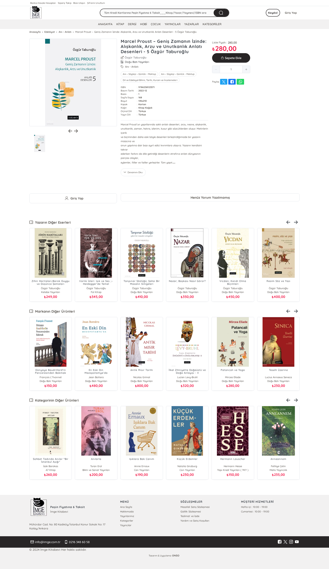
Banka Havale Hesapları (43, 3)
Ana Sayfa (126, 506)
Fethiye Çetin (278, 466)
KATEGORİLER (212, 24)
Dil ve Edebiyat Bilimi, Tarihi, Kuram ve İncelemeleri (150, 80)
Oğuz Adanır (187, 377)
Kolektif (232, 377)
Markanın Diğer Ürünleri (54, 311)
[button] (216, 69)
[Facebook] (280, 542)
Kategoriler (126, 520)
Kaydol (273, 12)
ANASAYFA (105, 24)
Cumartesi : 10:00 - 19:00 (255, 511)
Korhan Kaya (141, 377)
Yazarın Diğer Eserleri (52, 222)
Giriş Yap (291, 12)
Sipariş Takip (64, 3)
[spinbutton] (231, 69)
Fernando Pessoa (50, 377)
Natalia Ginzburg (187, 466)
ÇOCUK (156, 24)
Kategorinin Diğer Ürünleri (56, 400)
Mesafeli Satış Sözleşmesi (194, 506)
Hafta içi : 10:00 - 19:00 (254, 506)
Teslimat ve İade (189, 516)
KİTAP (120, 24)
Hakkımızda (127, 511)
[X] (285, 542)
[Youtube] (297, 542)
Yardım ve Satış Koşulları (194, 520)
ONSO (175, 555)
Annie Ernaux (141, 466)
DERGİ (132, 24)
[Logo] (36, 12)
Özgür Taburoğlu (135, 57)
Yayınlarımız (127, 516)
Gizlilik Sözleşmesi (190, 511)
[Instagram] (291, 542)
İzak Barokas (50, 466)
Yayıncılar (125, 525)
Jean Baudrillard (96, 377)
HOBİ (143, 24)
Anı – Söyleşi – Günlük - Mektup (139, 74)
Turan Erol (96, 466)
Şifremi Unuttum (96, 3)
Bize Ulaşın (79, 3)
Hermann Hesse (233, 466)
